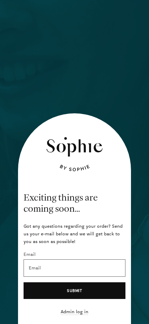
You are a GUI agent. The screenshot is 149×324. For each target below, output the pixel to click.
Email (30, 254)
